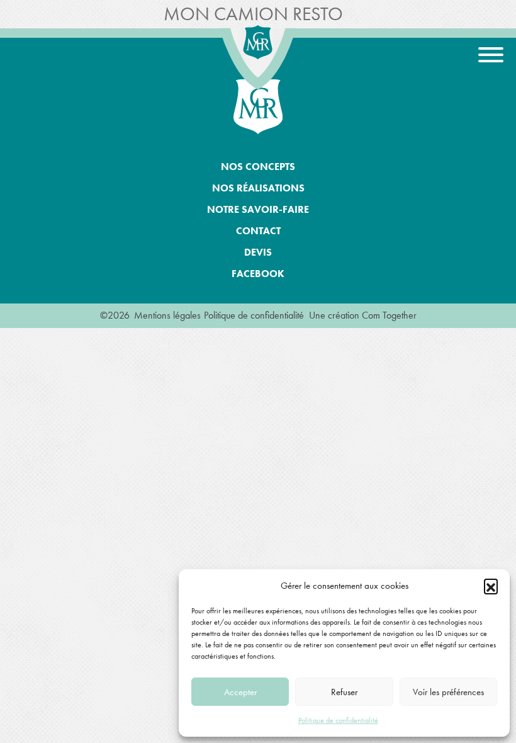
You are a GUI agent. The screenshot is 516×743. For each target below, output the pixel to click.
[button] (491, 585)
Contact (258, 230)
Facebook (258, 273)
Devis (258, 252)
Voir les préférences (448, 692)
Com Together (389, 315)
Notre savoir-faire (258, 209)
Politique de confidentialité (338, 720)
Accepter (240, 692)
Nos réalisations (258, 188)
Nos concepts (258, 166)
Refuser (344, 692)
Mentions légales (167, 315)
